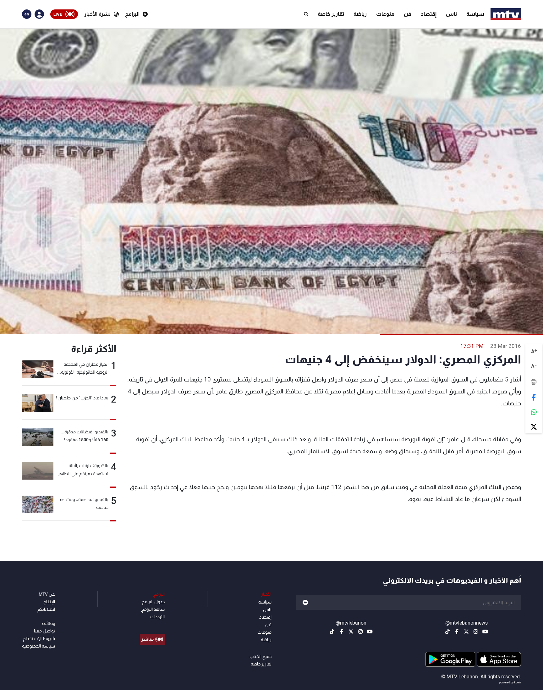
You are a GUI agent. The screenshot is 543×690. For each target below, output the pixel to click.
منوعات (385, 14)
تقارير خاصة (331, 14)
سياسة (475, 14)
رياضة (360, 14)
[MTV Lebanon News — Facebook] (457, 631)
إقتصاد (428, 14)
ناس (451, 14)
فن (407, 14)
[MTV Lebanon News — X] (466, 631)
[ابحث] (306, 14)
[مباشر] (152, 625)
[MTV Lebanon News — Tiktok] (447, 631)
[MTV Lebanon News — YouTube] (485, 631)
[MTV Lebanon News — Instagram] (475, 631)
